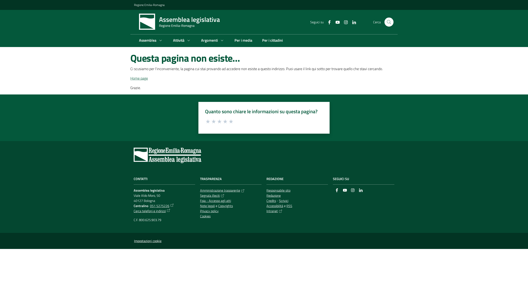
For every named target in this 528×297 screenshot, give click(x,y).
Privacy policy (209, 211)
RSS (289, 205)
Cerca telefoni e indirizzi (150, 211)
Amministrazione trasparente (220, 190)
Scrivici (283, 200)
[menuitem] (151, 40)
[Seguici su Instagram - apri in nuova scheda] (344, 21)
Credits (271, 200)
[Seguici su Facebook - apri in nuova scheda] (328, 21)
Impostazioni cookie (147, 240)
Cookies (205, 216)
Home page (139, 78)
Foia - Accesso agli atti (215, 200)
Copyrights (225, 205)
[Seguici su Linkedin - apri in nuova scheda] (352, 21)
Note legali (207, 205)
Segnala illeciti (210, 195)
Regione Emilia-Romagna (149, 5)
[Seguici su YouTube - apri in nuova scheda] (336, 21)
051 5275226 (159, 205)
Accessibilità (274, 205)
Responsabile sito (278, 190)
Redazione (273, 195)
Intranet (272, 211)
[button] (389, 22)
